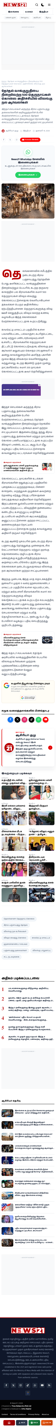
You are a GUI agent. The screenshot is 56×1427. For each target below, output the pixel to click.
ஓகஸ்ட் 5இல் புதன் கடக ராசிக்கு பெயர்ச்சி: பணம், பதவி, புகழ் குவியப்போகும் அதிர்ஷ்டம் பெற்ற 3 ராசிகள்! (30, 1001)
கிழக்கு (48, 18)
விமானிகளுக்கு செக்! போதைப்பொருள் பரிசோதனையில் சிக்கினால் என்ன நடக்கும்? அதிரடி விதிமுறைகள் (41, 884)
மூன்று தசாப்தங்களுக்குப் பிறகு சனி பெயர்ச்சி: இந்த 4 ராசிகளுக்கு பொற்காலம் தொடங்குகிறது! (29, 1030)
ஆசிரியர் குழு (12, 131)
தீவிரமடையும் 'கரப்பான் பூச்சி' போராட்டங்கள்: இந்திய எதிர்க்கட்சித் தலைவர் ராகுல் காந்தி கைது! (41, 859)
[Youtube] (42, 1385)
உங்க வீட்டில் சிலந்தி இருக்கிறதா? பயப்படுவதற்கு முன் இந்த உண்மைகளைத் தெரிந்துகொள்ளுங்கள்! (34, 1124)
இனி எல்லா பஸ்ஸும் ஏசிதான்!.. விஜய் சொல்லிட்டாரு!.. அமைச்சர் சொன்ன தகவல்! (13, 807)
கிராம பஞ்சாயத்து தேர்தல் (16, 925)
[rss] (49, 1385)
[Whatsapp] (35, 1385)
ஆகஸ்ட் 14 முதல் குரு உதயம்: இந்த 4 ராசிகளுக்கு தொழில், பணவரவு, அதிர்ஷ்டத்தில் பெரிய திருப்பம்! (31, 1039)
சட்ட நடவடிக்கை (11, 957)
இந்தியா (43, 11)
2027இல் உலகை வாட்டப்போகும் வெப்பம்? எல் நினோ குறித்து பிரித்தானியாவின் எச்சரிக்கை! (33, 1136)
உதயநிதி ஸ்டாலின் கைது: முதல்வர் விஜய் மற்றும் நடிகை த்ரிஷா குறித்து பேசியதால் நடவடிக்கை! (14, 782)
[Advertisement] (32, 32)
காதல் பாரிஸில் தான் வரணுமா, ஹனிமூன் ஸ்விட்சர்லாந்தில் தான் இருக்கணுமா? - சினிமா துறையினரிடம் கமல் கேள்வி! (14, 884)
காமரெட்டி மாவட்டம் (41, 938)
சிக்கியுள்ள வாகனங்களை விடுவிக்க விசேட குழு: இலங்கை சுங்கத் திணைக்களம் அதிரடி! (31, 1195)
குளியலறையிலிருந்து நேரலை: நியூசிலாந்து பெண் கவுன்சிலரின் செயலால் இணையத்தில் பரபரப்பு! (30, 1219)
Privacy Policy (33, 1414)
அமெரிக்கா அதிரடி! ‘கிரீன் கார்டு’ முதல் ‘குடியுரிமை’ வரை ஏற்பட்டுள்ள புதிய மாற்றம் (32, 1207)
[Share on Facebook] (4, 140)
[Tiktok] (27, 1385)
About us (45, 1414)
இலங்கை (13, 11)
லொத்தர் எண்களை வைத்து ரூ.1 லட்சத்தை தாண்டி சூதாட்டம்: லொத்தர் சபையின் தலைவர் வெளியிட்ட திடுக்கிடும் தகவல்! (34, 1185)
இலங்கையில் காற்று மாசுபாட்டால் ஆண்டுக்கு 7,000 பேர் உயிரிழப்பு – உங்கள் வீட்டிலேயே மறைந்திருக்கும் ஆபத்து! (33, 1242)
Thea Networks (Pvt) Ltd (21, 1406)
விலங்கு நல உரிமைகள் (15, 931)
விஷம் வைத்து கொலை (15, 938)
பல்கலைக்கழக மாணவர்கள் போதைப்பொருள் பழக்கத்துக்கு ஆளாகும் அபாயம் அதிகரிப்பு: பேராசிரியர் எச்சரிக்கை (34, 1148)
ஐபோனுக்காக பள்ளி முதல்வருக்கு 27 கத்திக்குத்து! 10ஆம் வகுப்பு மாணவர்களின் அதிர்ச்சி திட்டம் (40, 782)
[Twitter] (13, 1385)
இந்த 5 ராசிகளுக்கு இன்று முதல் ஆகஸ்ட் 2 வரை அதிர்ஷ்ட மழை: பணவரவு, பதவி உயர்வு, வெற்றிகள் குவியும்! (30, 1010)
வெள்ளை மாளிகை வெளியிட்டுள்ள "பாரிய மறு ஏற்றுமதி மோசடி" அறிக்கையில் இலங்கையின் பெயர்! (34, 1171)
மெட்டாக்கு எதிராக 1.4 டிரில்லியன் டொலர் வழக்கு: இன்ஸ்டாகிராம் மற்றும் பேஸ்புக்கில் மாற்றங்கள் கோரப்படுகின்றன (34, 1160)
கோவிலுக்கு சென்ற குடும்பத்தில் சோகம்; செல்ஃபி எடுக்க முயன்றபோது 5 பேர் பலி (13, 859)
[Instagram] (20, 1385)
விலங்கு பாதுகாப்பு (41, 950)
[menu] (49, 5)
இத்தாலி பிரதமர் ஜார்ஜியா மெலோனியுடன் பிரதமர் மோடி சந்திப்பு (40, 807)
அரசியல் (37, 18)
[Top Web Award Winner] (27, 1393)
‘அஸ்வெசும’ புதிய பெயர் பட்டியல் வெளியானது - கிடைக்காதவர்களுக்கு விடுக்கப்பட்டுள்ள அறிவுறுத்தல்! (27, 1020)
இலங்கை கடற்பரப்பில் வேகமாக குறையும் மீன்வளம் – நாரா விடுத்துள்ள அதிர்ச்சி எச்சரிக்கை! (34, 1113)
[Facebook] (6, 1385)
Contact (5, 1414)
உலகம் (29, 11)
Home (4, 81)
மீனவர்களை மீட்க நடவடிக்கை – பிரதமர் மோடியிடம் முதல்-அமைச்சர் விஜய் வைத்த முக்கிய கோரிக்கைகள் (14, 833)
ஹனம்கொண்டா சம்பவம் (15, 944)
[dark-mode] (43, 5)
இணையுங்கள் (26, 175)
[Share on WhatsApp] (17, 140)
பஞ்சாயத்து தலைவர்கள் (15, 950)
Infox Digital (26, 1409)
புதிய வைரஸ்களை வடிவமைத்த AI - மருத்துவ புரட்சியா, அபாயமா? (31, 1229)
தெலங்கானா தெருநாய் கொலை (19, 919)
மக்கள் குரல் (11, 18)
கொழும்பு (25, 18)
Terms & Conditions (18, 1414)
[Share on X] (10, 140)
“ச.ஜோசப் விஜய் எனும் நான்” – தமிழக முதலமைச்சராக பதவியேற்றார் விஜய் (41, 833)
